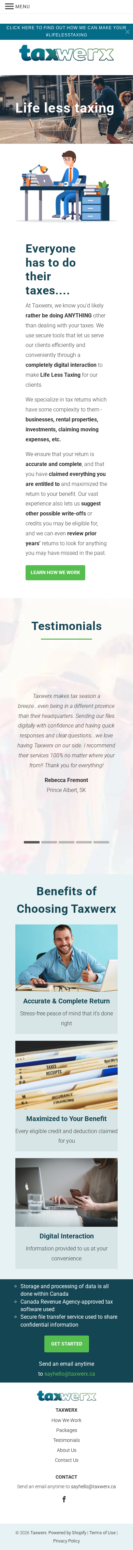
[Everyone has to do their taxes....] (66, 186)
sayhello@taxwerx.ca (69, 1374)
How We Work (66, 1420)
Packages (66, 1430)
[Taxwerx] (66, 54)
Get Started (66, 1344)
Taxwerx (38, 1532)
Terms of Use (102, 1532)
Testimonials (66, 1440)
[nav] (17, 7)
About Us (66, 1450)
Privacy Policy (66, 1540)
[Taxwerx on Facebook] (65, 1499)
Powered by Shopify (67, 1532)
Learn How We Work (55, 572)
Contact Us (66, 1460)
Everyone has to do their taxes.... (51, 269)
